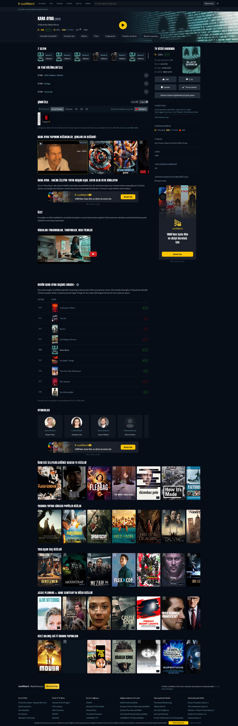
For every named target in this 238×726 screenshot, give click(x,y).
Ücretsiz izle (69, 36)
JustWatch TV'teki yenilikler (132, 718)
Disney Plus (91, 710)
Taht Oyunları (58, 710)
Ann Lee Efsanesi (161, 714)
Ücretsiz (68, 109)
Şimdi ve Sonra (24, 706)
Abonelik (39, 118)
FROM (55, 714)
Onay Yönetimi (167, 689)
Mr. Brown (22, 714)
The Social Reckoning (163, 702)
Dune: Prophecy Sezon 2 (198, 702)
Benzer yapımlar (151, 36)
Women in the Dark (26, 718)
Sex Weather (23, 710)
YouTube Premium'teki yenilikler (134, 714)
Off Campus (57, 706)
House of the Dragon (61, 702)
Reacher (55, 718)
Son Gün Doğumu (161, 710)
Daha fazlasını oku (162, 117)
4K (76, 109)
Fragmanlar (110, 36)
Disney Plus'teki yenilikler (131, 710)
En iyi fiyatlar (57, 109)
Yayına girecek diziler (196, 698)
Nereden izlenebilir (48, 36)
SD (87, 109)
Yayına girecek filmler (162, 698)
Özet (96, 36)
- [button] (50, 75)
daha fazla (67, 169)
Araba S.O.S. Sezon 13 (197, 714)
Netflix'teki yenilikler (129, 702)
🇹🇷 (140, 109)
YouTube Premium (94, 714)
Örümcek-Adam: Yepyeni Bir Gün (32, 702)
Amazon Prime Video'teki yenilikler (135, 706)
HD (81, 109)
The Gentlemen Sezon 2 (198, 706)
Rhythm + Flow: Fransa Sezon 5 (201, 710)
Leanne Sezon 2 (194, 718)
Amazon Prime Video (95, 706)
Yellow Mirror (160, 706)
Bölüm (84, 36)
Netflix (89, 702)
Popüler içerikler (129, 36)
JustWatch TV (92, 718)
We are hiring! (52, 686)
